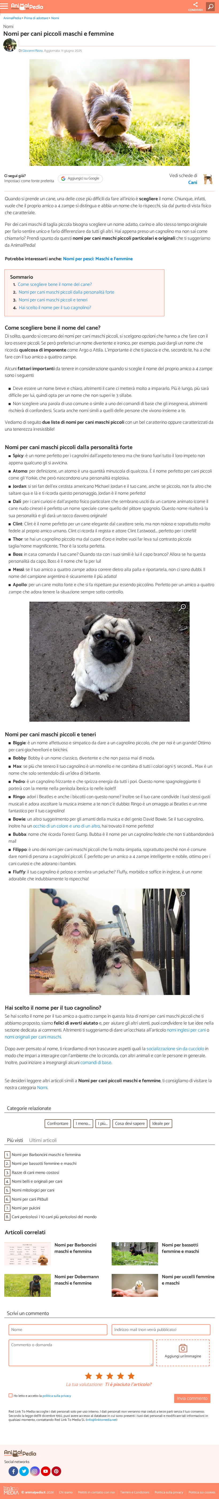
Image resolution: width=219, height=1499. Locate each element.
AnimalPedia (12, 18)
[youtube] (45, 1471)
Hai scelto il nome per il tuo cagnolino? (55, 308)
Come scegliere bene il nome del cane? (55, 285)
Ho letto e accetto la (42, 1396)
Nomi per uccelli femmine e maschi (188, 1280)
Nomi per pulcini (26, 1208)
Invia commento (192, 1398)
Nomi (55, 18)
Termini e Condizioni (134, 1492)
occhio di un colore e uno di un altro (66, 826)
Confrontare (57, 1123)
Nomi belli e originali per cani (37, 1181)
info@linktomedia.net (101, 1420)
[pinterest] (56, 1471)
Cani (192, 182)
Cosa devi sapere (130, 1123)
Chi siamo (66, 1492)
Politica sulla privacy (169, 1492)
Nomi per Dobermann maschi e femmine (76, 1280)
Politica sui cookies (202, 1492)
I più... (103, 1123)
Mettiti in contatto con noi (96, 1492)
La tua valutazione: (84, 1385)
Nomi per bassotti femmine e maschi (44, 1163)
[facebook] (13, 1471)
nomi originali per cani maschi (33, 1037)
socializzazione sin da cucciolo (175, 1049)
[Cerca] (211, 6)
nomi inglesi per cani (186, 1030)
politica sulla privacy (56, 1396)
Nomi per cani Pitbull (30, 1199)
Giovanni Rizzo (32, 51)
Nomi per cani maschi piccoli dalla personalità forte (66, 292)
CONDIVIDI (195, 10)
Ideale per (161, 1123)
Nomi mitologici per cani (33, 1190)
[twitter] (24, 1471)
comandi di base (95, 1063)
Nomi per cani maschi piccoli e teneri (53, 300)
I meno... (83, 1123)
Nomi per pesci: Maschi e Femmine (98, 259)
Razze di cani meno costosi (35, 1172)
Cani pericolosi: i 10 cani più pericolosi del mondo (54, 1217)
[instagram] (35, 1471)
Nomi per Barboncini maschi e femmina (46, 1154)
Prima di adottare (36, 18)
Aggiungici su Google (83, 178)
